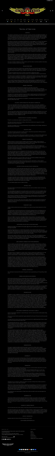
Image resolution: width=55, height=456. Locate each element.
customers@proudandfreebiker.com (28, 420)
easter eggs (26, 226)
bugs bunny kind (12, 227)
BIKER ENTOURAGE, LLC (42, 34)
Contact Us (32, 434)
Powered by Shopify (27, 452)
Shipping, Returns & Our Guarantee (37, 438)
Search (32, 431)
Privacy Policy (33, 435)
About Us (32, 432)
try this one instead (24, 238)
